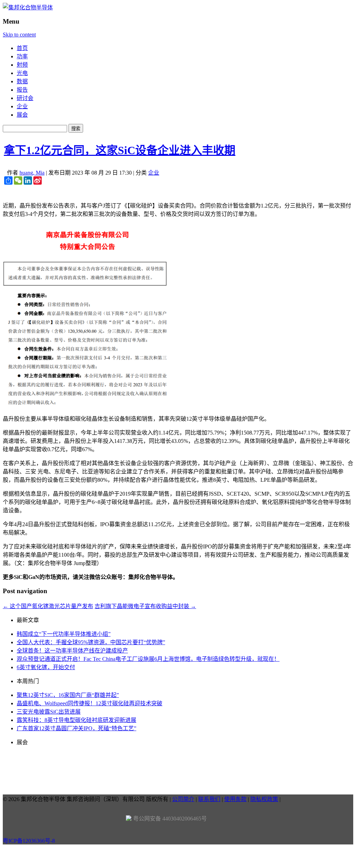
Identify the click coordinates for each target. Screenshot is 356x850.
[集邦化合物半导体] (28, 7)
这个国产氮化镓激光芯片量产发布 (48, 606)
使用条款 (235, 799)
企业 (22, 106)
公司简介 (183, 799)
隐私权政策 (264, 799)
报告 (22, 90)
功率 (22, 56)
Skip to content (19, 34)
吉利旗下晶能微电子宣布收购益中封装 (145, 606)
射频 (22, 65)
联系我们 (209, 799)
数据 (22, 81)
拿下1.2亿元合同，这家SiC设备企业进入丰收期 (119, 150)
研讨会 (25, 98)
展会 (22, 115)
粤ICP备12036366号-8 (29, 841)
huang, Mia (31, 173)
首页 (22, 48)
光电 (22, 73)
